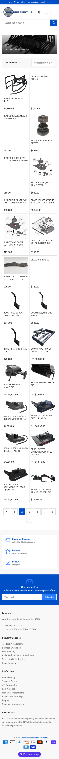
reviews (23, 553)
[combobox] (29, 23)
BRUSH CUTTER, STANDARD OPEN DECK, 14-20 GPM (14, 487)
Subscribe (49, 597)
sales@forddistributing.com (23, 542)
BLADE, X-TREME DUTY (41, 260)
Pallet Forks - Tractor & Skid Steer (18, 655)
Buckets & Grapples (11, 648)
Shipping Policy (9, 681)
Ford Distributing (24, 737)
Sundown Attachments (13, 704)
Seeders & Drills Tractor (13, 659)
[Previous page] (7, 512)
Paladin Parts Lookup (12, 696)
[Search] (53, 23)
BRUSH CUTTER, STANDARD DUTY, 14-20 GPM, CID (41, 451)
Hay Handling (8, 651)
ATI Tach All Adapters (12, 644)
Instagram (16, 565)
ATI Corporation (9, 685)
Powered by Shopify (40, 737)
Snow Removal (9, 663)
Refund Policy (8, 677)
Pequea (5, 700)
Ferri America (8, 689)
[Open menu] (54, 12)
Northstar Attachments (13, 692)
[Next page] (29, 519)
